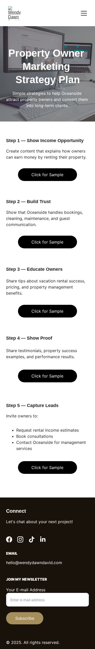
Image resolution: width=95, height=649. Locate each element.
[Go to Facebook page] (9, 539)
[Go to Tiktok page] (32, 539)
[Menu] (84, 13)
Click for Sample (47, 242)
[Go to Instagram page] (20, 539)
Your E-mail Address (25, 589)
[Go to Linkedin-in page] (43, 539)
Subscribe (24, 618)
